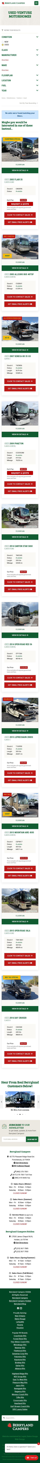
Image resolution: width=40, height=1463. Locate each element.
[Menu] (36, 3)
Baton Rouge (20, 1319)
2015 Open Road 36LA (17, 931)
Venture (19, 98)
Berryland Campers (20, 1298)
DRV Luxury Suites (20, 1409)
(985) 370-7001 (22, 1172)
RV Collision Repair (22, 1166)
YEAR (4, 90)
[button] (1, 1101)
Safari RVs (20, 1366)
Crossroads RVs (20, 1400)
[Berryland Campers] (13, 3)
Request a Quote (20, 204)
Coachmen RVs (20, 1336)
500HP (7, 814)
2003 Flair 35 (13, 180)
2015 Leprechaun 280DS (18, 738)
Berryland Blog (20, 1304)
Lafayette (20, 1322)
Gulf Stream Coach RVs (20, 1406)
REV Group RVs (20, 1377)
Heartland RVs (20, 1403)
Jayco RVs (20, 1386)
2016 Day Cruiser (15, 1019)
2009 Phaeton (13, 444)
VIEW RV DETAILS (19, 170)
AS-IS (7, 338)
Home (3, 98)
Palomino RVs (20, 1357)
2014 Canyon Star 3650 (18, 547)
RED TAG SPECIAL (11, 977)
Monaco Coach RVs (20, 1394)
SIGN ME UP (32, 1139)
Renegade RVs (20, 1389)
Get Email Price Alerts (19, 222)
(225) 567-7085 (22, 1248)
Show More (5, 60)
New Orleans (20, 1316)
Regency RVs (20, 1391)
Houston (20, 1328)
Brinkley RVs (20, 1363)
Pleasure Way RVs (20, 1383)
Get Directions (21, 1163)
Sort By (28, 103)
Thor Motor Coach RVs (20, 1342)
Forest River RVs (20, 1339)
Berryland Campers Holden (20, 1301)
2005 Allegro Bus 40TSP (19, 275)
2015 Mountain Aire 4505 (19, 833)
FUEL (4, 85)
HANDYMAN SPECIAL (13, 139)
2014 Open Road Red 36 (18, 645)
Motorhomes (11, 98)
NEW (6, 42)
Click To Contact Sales (19, 215)
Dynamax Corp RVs (20, 1354)
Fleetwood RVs (20, 1351)
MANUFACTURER (9, 55)
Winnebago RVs (20, 1345)
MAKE (4, 65)
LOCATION (6, 80)
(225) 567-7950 (22, 1252)
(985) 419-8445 (21, 1178)
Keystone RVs (20, 1360)
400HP (7, 256)
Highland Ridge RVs (20, 1374)
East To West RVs (20, 1380)
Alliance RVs (20, 1369)
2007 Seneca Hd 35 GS (17, 357)
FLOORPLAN (7, 75)
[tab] (20, 37)
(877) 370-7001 (19, 1175)
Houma (20, 1325)
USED (6, 45)
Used (25, 98)
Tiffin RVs (20, 1397)
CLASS (5, 50)
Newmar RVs (20, 1348)
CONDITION (7, 37)
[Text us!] (31, 1458)
